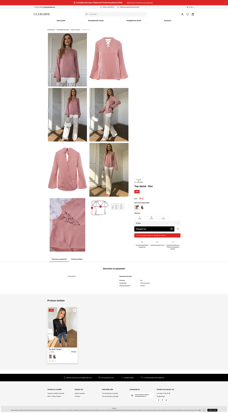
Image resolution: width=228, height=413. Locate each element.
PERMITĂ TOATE (212, 410)
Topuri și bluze (75, 30)
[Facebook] (158, 400)
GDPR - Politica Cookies (54, 396)
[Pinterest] (162, 400)
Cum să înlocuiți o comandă (110, 393)
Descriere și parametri (59, 259)
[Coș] (193, 14)
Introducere (51, 30)
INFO (200, 410)
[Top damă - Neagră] (54, 357)
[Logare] (182, 14)
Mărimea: (137, 213)
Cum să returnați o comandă (110, 396)
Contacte (77, 396)
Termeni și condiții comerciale (55, 393)
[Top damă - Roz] (50, 357)
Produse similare (77, 259)
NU (204, 410)
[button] (225, 3)
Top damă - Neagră (55, 349)
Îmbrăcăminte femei (63, 30)
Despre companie (80, 393)
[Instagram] (166, 400)
